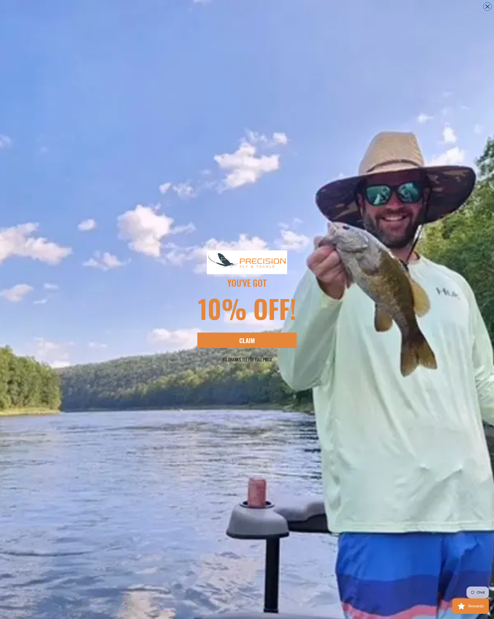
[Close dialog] (487, 6)
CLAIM (247, 340)
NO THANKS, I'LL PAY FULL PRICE (247, 360)
